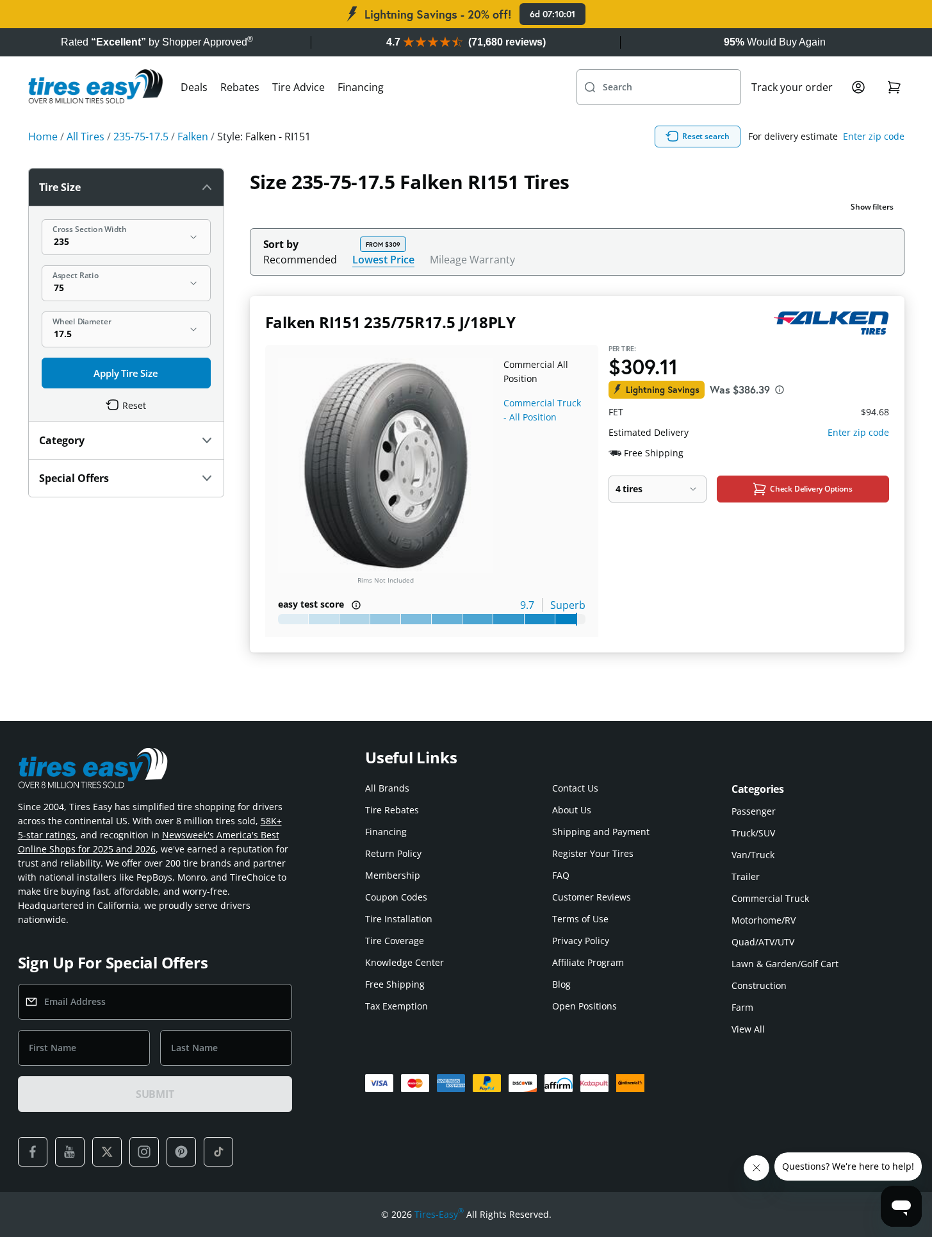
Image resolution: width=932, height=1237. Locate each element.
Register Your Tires (593, 853)
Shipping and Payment (601, 832)
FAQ (560, 875)
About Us (571, 810)
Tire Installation (398, 919)
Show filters (872, 206)
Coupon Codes (396, 897)
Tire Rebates (392, 810)
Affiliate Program (588, 962)
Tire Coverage (394, 940)
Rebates (239, 87)
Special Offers (74, 478)
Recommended (300, 260)
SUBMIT (155, 1094)
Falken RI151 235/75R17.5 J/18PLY (390, 322)
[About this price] (780, 390)
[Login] (858, 87)
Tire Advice (298, 87)
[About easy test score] (356, 605)
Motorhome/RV (764, 920)
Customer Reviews (591, 897)
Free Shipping (395, 984)
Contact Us (575, 788)
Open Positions (584, 1006)
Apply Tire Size (126, 373)
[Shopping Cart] (894, 87)
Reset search (706, 136)
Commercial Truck (770, 898)
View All (748, 1029)
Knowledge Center (404, 962)
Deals (194, 87)
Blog (561, 984)
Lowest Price (383, 259)
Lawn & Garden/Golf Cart (785, 964)
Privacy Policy (580, 940)
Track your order (792, 87)
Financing (361, 87)
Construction (759, 985)
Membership (392, 875)
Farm (742, 1007)
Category (62, 440)
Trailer (746, 876)
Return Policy (393, 853)
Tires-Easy (439, 1214)
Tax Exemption (396, 1006)
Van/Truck (753, 855)
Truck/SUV (753, 833)
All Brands (387, 788)
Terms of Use (580, 919)
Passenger (754, 811)
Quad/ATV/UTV (763, 942)
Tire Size (60, 187)
